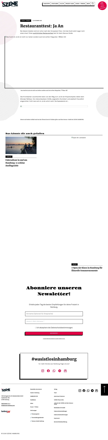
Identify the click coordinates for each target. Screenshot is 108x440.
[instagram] (42, 371)
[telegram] (60, 371)
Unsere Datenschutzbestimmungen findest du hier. (54, 338)
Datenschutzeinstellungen (60, 411)
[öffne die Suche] (93, 4)
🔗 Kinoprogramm (34, 414)
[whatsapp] (54, 371)
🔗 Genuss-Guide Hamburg (37, 421)
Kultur (74, 264)
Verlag (55, 389)
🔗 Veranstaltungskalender (37, 417)
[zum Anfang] (104, 390)
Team (55, 392)
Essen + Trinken (26, 20)
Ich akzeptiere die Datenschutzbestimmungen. (54, 328)
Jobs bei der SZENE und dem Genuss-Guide (63, 404)
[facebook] (48, 371)
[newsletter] (65, 371)
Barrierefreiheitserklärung (60, 421)
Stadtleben (33, 399)
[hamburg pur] (5, 412)
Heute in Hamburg (34, 392)
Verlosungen (33, 410)
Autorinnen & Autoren (59, 396)
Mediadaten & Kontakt (59, 407)
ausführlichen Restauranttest (43, 33)
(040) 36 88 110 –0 (5, 403)
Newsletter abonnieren (36, 389)
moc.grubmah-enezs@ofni (8, 405)
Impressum (57, 418)
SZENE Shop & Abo (59, 399)
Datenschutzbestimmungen (61, 414)
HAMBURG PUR (34, 396)
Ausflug (9, 156)
